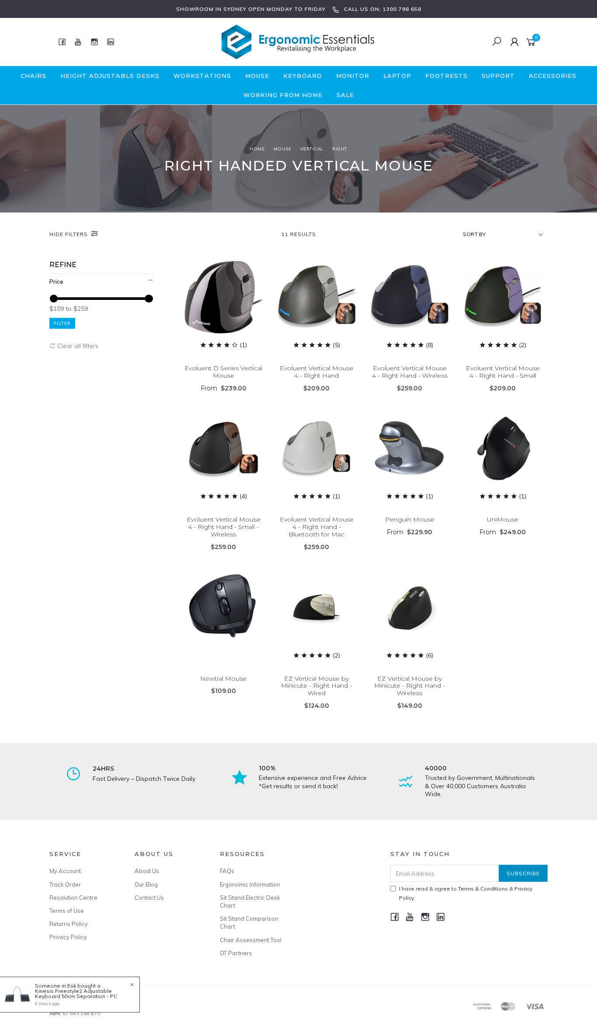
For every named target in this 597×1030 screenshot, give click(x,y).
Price (56, 281)
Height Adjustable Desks (110, 75)
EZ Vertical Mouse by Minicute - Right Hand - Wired (316, 686)
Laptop (397, 75)
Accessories (552, 75)
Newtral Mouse (223, 678)
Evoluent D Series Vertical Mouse (223, 371)
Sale (345, 94)
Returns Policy (68, 923)
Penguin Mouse (409, 519)
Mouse (257, 75)
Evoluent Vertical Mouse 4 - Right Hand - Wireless (410, 371)
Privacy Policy (68, 936)
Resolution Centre (73, 897)
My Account (65, 870)
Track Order (65, 884)
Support (498, 75)
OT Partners (236, 953)
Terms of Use (66, 910)
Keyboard (302, 75)
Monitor (352, 75)
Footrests (446, 75)
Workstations (202, 75)
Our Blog (146, 884)
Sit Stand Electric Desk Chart (250, 901)
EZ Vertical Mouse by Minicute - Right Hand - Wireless (409, 686)
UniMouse (502, 519)
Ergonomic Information (250, 884)
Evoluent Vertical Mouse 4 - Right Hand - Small (503, 371)
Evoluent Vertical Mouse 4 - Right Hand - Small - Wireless (223, 526)
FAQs (227, 870)
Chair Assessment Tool (250, 939)
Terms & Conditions (483, 888)
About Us (147, 870)
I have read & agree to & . (465, 893)
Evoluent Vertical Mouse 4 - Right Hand (317, 371)
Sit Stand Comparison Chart (249, 922)
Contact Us (149, 897)
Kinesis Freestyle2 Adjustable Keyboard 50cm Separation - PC (76, 993)
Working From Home (283, 94)
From (223, 388)
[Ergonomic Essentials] (297, 41)
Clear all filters (77, 346)
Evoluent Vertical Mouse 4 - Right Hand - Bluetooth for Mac (317, 526)
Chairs (33, 75)
